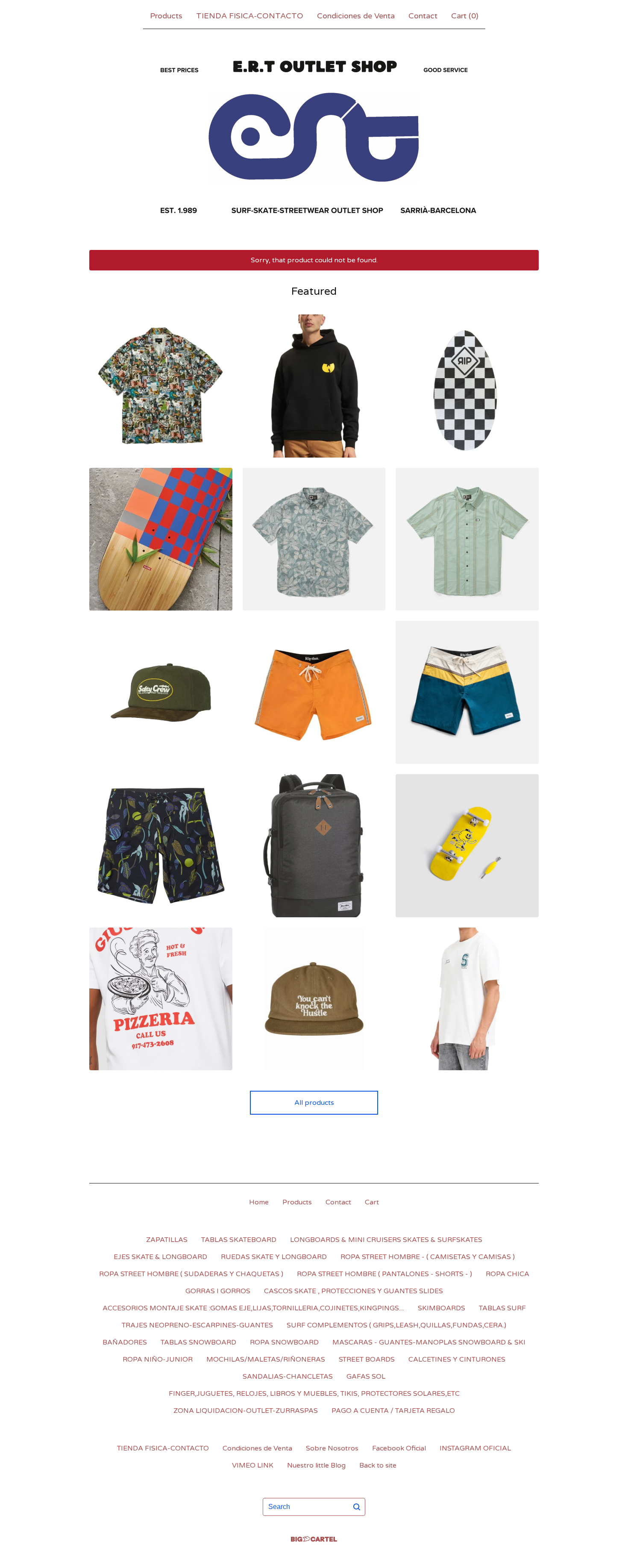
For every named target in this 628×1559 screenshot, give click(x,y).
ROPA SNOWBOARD (284, 1342)
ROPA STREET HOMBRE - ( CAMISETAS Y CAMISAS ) (427, 1257)
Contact (422, 16)
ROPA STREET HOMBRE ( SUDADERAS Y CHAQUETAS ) (191, 1274)
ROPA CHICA (507, 1274)
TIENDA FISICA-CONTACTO (249, 16)
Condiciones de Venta (356, 16)
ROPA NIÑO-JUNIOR (158, 1359)
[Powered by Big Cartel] (314, 1539)
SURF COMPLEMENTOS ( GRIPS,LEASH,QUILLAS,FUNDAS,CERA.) (396, 1325)
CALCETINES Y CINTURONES (456, 1359)
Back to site (377, 1465)
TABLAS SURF (502, 1308)
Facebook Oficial (399, 1448)
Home (259, 1202)
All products (314, 1102)
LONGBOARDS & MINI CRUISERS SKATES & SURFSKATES (386, 1240)
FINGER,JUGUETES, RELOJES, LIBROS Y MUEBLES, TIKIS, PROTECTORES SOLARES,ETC (314, 1393)
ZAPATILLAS (167, 1240)
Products (166, 16)
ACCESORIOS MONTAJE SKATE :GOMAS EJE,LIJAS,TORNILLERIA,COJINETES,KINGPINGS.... (253, 1308)
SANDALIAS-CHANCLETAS (288, 1376)
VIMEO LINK (252, 1465)
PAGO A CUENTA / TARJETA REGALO (393, 1410)
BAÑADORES (125, 1342)
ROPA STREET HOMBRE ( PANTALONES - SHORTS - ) (384, 1274)
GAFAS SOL (365, 1376)
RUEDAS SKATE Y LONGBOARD (274, 1257)
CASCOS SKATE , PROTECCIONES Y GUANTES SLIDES (353, 1291)
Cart (372, 1202)
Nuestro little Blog (316, 1465)
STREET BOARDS (367, 1359)
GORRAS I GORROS (217, 1291)
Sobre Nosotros (332, 1448)
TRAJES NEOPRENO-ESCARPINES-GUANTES (197, 1325)
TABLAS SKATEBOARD (238, 1240)
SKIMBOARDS (441, 1308)
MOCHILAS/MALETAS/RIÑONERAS (265, 1359)
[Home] (314, 137)
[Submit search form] (357, 1507)
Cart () (464, 16)
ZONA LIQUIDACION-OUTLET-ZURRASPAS (245, 1410)
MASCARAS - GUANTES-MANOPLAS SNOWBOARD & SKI (428, 1342)
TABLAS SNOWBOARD (198, 1342)
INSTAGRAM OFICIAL (475, 1448)
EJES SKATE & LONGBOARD (160, 1257)
